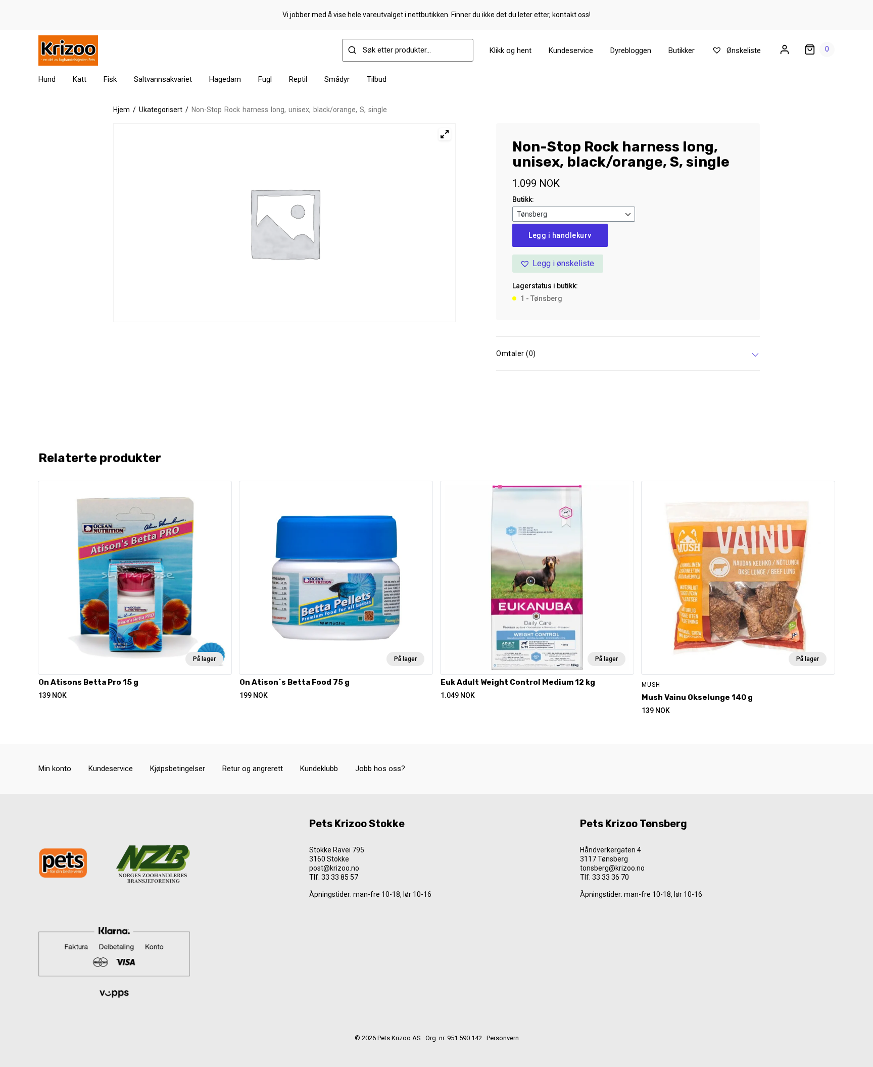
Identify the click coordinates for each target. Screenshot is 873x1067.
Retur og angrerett (252, 768)
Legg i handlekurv (560, 235)
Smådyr (337, 79)
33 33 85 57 (339, 877)
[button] (557, 264)
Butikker (681, 50)
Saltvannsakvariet (163, 79)
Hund (47, 79)
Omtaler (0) (516, 353)
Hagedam (225, 79)
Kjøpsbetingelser (177, 768)
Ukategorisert (160, 110)
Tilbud (376, 79)
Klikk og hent (510, 50)
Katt (79, 79)
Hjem (121, 110)
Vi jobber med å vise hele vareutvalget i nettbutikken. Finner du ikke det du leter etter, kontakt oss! (436, 15)
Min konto (54, 768)
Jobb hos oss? (380, 768)
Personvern (503, 1038)
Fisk (110, 79)
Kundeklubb (319, 768)
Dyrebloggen (630, 50)
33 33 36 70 (610, 877)
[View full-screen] (445, 134)
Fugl (265, 79)
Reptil (298, 79)
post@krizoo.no (334, 868)
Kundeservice (571, 50)
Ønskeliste (742, 50)
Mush (651, 684)
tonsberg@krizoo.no (612, 868)
